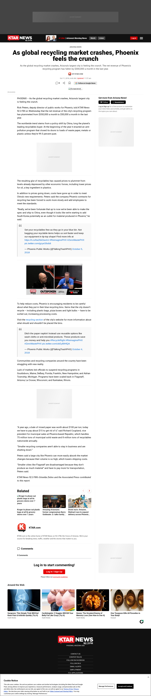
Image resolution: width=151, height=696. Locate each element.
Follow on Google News (86, 83)
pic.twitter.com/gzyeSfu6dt (38, 243)
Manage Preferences (106, 686)
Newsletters (119, 102)
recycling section (34, 319)
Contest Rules (75, 657)
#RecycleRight (57, 340)
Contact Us (75, 654)
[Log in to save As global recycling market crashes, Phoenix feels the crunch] (69, 83)
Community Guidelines (60, 577)
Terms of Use (68, 689)
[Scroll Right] (89, 491)
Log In (134, 38)
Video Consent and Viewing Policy (61, 691)
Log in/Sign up (104, 106)
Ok (148, 677)
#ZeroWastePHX (75, 240)
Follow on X (75, 663)
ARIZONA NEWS (75, 47)
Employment (75, 670)
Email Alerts (75, 666)
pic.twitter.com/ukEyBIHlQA (56, 343)
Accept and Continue (125, 686)
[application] (54, 279)
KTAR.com (35, 527)
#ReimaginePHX (58, 240)
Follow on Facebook (76, 660)
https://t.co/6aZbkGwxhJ (37, 240)
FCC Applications (75, 673)
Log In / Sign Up (54, 572)
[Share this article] (64, 83)
